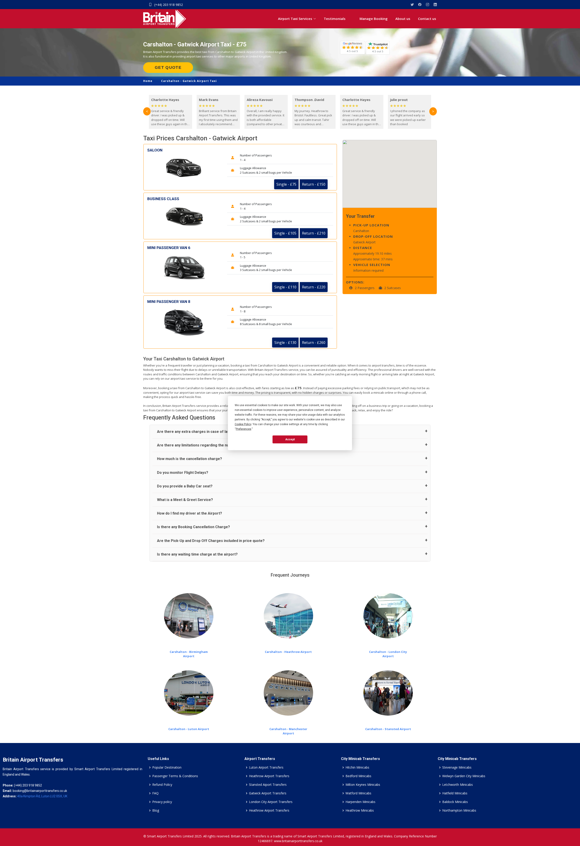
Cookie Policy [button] (243, 424)
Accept (290, 439)
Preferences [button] (243, 428)
